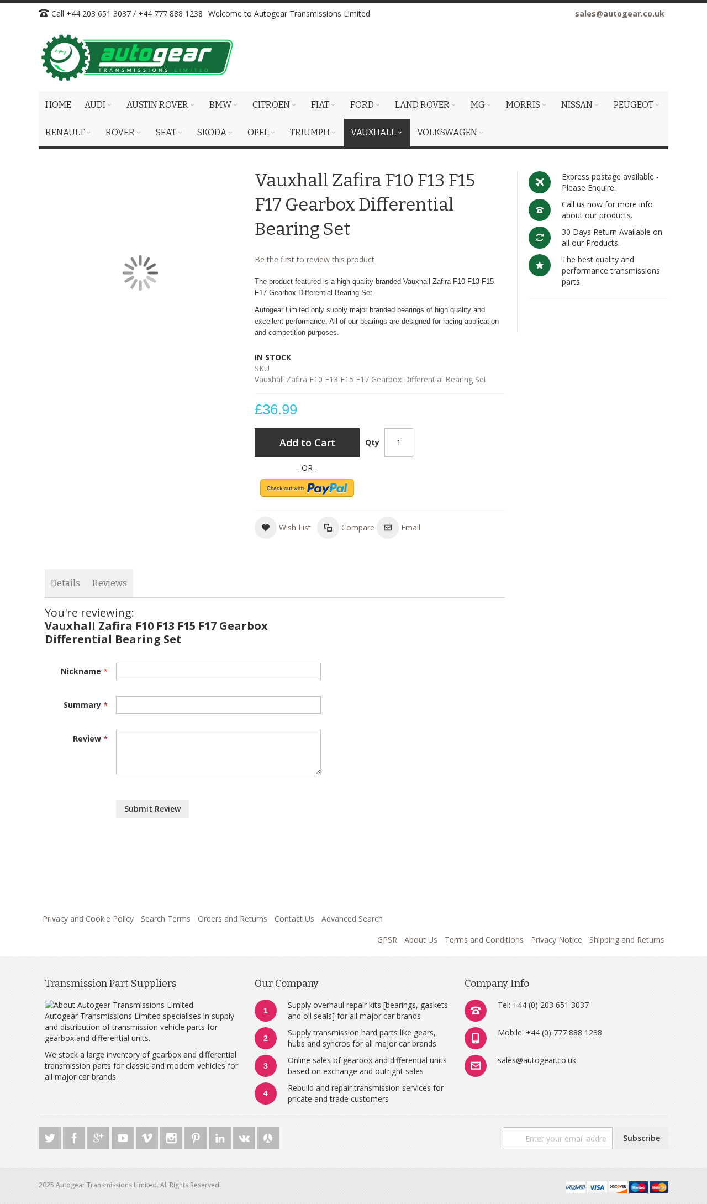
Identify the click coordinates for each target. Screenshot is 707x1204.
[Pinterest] (196, 1136)
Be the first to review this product (314, 259)
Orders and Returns (232, 918)
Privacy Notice (556, 939)
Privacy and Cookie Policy (88, 918)
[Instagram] (172, 1136)
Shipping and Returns (626, 939)
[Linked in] (221, 1136)
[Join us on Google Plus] (99, 1136)
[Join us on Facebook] (75, 1136)
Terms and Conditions (484, 939)
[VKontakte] (245, 1136)
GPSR (387, 939)
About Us (420, 939)
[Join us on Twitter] (51, 1136)
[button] (283, 528)
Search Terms (166, 918)
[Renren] (268, 1136)
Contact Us (294, 918)
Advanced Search (352, 918)
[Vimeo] (148, 1136)
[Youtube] (124, 1136)
